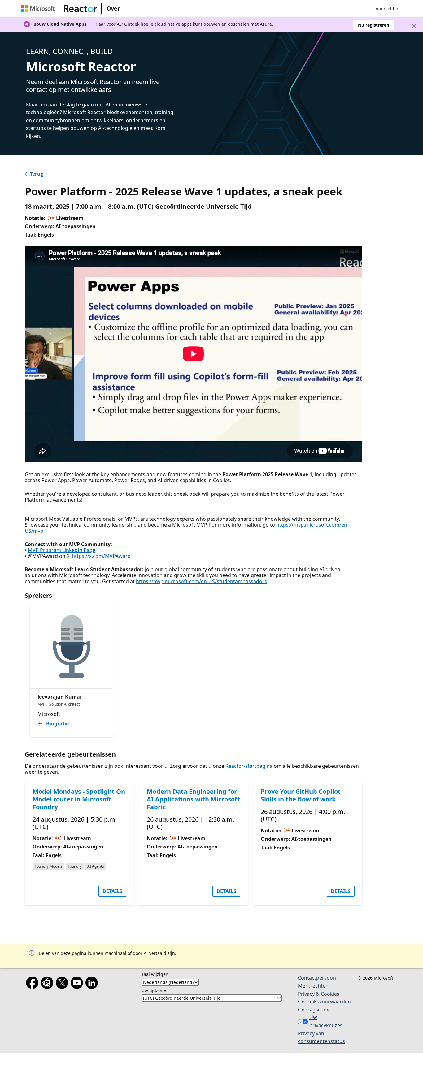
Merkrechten (313, 985)
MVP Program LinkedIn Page (61, 550)
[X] (63, 984)
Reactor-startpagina (249, 766)
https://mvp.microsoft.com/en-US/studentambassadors (201, 581)
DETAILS (112, 891)
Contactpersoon (317, 977)
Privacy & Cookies (318, 993)
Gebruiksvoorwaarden (324, 1001)
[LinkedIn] (92, 984)
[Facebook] (33, 984)
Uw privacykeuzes (325, 1021)
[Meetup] (48, 984)
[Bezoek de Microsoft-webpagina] (39, 8)
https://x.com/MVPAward (101, 556)
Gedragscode (313, 1009)
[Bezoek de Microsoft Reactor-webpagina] (80, 8)
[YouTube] (78, 984)
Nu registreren (373, 25)
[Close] (414, 26)
